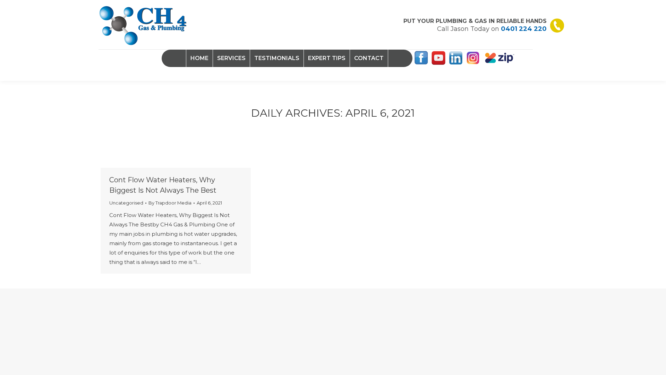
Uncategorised (126, 203)
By (169, 203)
